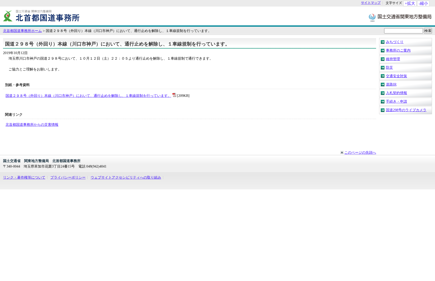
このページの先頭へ (360, 152)
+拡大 (410, 3)
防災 (389, 67)
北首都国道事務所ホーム (22, 31)
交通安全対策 (396, 76)
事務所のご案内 (398, 50)
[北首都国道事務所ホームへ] (41, 23)
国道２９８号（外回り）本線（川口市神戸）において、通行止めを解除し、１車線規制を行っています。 (88, 96)
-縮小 (423, 3)
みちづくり (395, 42)
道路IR (391, 84)
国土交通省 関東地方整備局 (400, 17)
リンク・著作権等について (24, 177)
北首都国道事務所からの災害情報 (32, 125)
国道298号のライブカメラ (406, 110)
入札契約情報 (396, 93)
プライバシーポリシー (68, 177)
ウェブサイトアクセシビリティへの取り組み (126, 177)
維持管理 (393, 59)
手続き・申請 (396, 101)
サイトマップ (371, 3)
